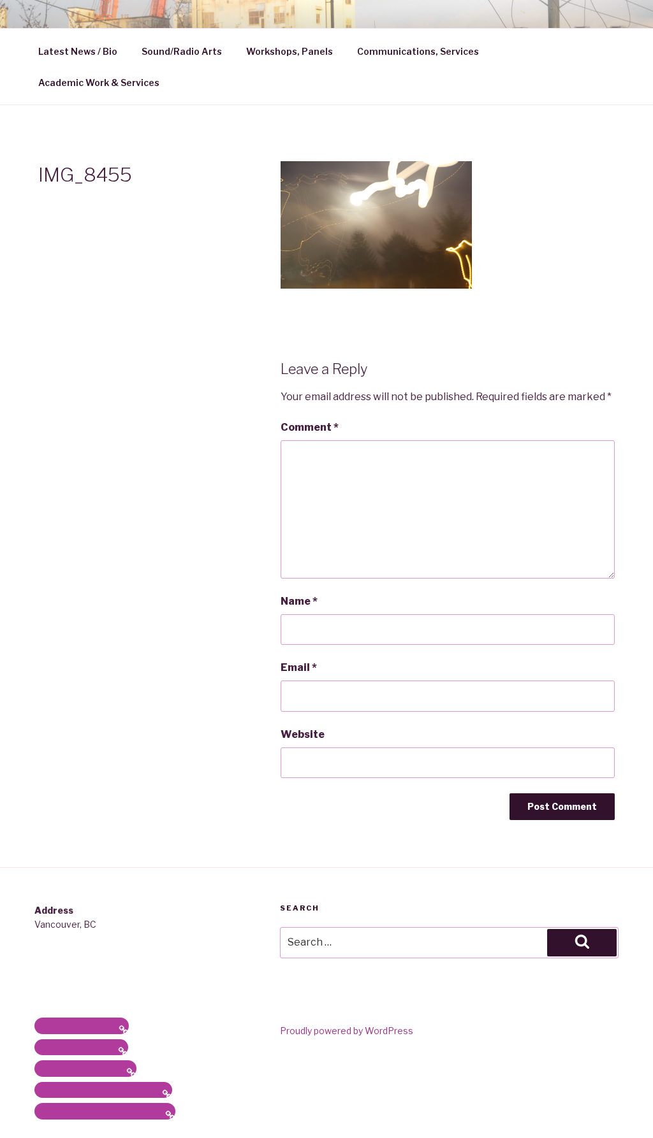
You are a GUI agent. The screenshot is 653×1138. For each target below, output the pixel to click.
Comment (310, 427)
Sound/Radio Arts (182, 51)
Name (299, 601)
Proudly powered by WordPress (346, 1030)
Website (303, 734)
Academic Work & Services (98, 82)
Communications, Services (418, 51)
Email (299, 667)
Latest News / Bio (77, 51)
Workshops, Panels (289, 51)
